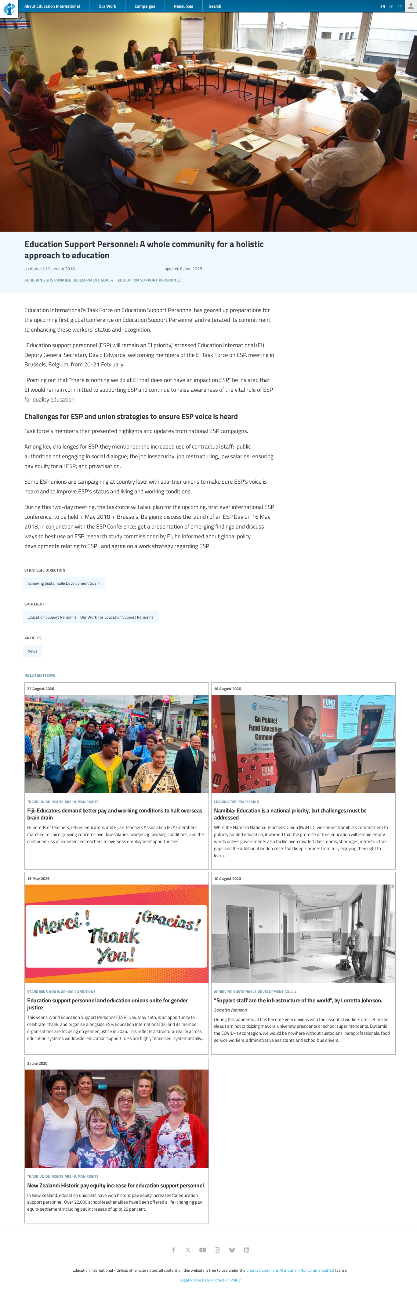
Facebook (173, 1250)
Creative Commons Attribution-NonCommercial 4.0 (290, 1270)
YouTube (202, 1250)
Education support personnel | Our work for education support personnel (90, 617)
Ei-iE (9, 10)
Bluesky (232, 1250)
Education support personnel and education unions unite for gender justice (117, 958)
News (32, 651)
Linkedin (246, 1250)
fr (391, 6)
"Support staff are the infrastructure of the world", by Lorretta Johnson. (303, 959)
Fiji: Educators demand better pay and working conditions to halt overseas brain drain (117, 765)
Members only (411, 6)
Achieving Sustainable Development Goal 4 (63, 583)
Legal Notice (190, 1280)
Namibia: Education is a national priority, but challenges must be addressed (303, 772)
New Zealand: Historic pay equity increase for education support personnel (117, 1136)
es (399, 6)
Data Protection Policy (221, 1280)
